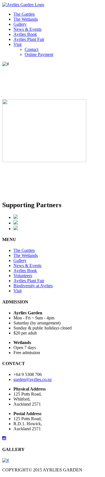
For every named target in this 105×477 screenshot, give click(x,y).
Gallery (20, 24)
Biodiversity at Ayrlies (33, 285)
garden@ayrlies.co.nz (32, 379)
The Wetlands (25, 19)
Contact (31, 49)
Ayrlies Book (25, 34)
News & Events (27, 29)
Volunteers (22, 275)
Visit (17, 44)
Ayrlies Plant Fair (28, 39)
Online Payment (39, 54)
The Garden (24, 14)
